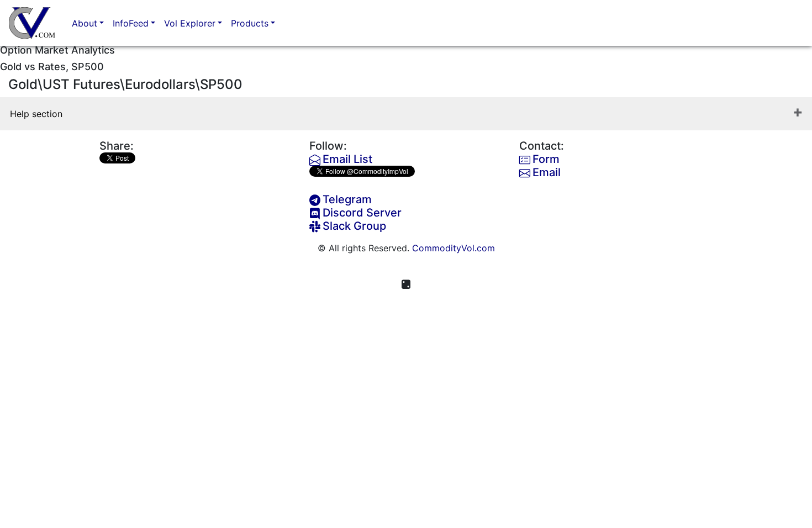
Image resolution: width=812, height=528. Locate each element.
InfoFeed (131, 23)
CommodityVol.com (453, 248)
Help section (36, 113)
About (84, 23)
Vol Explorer (189, 23)
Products (249, 23)
